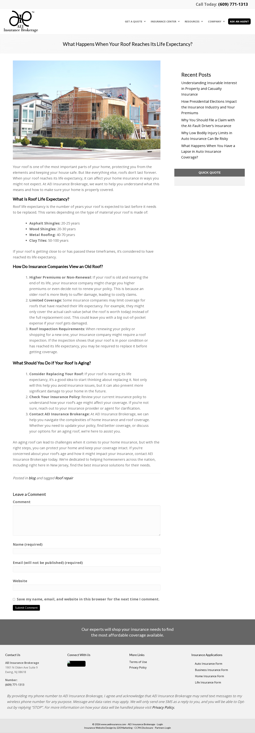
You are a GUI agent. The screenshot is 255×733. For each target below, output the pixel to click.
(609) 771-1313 (233, 4)
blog (32, 478)
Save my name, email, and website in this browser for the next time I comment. (88, 599)
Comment (22, 501)
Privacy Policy (138, 667)
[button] (76, 663)
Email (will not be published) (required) (48, 562)
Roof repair (64, 478)
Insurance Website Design (98, 727)
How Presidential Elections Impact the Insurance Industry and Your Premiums (209, 107)
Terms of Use (138, 662)
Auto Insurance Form (208, 664)
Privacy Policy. (163, 707)
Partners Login (163, 727)
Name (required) (27, 544)
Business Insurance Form (211, 670)
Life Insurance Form (208, 682)
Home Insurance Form (209, 676)
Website (20, 581)
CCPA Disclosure (143, 727)
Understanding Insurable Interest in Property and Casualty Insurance (209, 88)
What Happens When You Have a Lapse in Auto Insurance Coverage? (208, 151)
